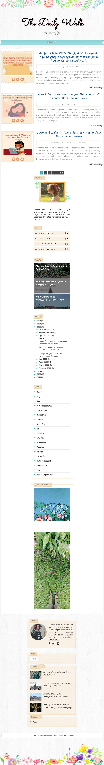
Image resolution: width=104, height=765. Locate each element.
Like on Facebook (43, 238)
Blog (38, 396)
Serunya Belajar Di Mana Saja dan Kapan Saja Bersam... (52, 354)
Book (39, 401)
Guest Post (41, 424)
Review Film (41, 456)
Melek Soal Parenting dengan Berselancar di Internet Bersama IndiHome (69, 96)
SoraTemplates (46, 735)
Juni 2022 (43, 359)
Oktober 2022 (45, 329)
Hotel (39, 429)
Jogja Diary (41, 433)
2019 (39, 377)
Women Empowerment (45, 475)
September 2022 (46, 332)
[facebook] (49, 643)
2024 (39, 321)
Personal (40, 452)
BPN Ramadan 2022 (44, 406)
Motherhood (41, 442)
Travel (39, 470)
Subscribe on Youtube (45, 244)
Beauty (39, 392)
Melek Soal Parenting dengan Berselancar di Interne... (50, 348)
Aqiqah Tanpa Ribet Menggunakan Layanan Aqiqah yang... (52, 342)
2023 (39, 324)
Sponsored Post (43, 465)
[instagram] (58, 643)
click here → (39, 219)
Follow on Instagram (45, 249)
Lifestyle (40, 438)
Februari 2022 (45, 368)
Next (61, 173)
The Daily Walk (52, 23)
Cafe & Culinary (43, 410)
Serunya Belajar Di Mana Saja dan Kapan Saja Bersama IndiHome (69, 134)
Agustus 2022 (45, 335)
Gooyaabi (70, 735)
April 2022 (43, 362)
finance (40, 419)
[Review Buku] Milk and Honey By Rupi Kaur (51, 268)
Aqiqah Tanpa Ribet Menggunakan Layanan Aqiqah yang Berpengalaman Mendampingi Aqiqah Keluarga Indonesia (69, 57)
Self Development (44, 461)
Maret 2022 (44, 365)
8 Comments (82, 143)
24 (54, 173)
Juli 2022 (43, 338)
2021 (39, 371)
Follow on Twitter (44, 233)
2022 (39, 327)
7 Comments (82, 104)
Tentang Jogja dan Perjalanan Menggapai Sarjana (51, 283)
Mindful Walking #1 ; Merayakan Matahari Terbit (50, 298)
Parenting (40, 447)
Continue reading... (96, 87)
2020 (39, 374)
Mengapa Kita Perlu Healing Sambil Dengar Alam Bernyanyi (57, 706)
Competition (41, 415)
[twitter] (53, 643)
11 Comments (81, 67)
